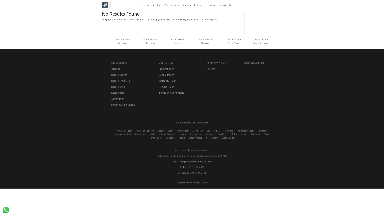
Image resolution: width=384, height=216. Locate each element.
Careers (212, 5)
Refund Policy (166, 86)
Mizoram (208, 134)
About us (147, 5)
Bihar (170, 130)
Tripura (181, 137)
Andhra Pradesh (124, 130)
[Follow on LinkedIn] (262, 69)
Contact (222, 5)
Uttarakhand (212, 137)
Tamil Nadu (155, 137)
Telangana (169, 137)
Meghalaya (195, 134)
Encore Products (120, 80)
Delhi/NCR (198, 130)
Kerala (152, 134)
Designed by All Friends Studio (192, 182)
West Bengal (228, 137)
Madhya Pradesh (167, 134)
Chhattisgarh (182, 130)
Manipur (182, 134)
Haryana (229, 130)
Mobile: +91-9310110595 (192, 167)
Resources (199, 5)
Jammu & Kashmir (123, 134)
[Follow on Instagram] (254, 69)
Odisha (233, 134)
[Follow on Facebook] (245, 69)
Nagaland (221, 134)
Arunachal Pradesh (145, 130)
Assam (161, 130)
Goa (208, 130)
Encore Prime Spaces (167, 5)
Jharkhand (262, 130)
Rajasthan (256, 134)
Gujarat (217, 130)
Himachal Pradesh (245, 130)
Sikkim (267, 134)
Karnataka (140, 134)
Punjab (243, 134)
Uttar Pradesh (195, 137)
